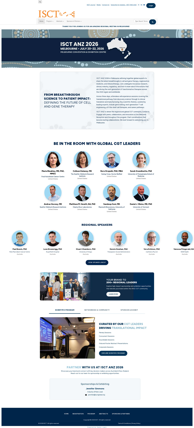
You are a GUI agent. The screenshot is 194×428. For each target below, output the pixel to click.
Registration (78, 414)
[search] (152, 21)
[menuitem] (91, 4)
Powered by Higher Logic (97, 427)
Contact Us (105, 5)
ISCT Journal (91, 5)
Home (66, 414)
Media (99, 5)
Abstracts (103, 414)
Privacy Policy (136, 423)
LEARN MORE (113, 294)
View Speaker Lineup (97, 262)
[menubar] (116, 4)
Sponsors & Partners (121, 414)
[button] (50, 21)
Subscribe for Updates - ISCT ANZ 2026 (124, 5)
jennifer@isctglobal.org (96, 395)
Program (91, 414)
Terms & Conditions (124, 423)
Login (151, 5)
